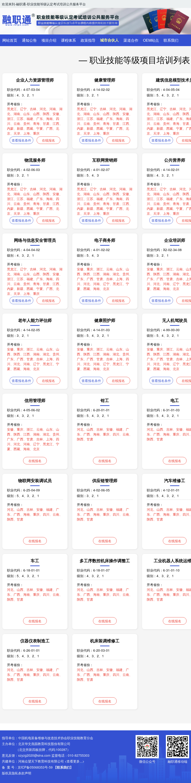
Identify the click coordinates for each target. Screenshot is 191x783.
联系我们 (171, 40)
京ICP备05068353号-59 (35, 767)
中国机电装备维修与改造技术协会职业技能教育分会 (55, 737)
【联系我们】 (63, 767)
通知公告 (29, 40)
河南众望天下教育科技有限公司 (41, 761)
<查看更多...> (74, 761)
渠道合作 (130, 40)
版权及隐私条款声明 (16, 773)
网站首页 (9, 40)
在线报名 (48, 140)
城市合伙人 (109, 40)
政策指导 (88, 40)
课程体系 (68, 40)
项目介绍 (48, 40)
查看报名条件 (21, 140)
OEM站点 (151, 40)
